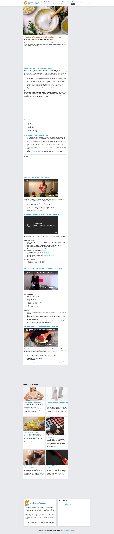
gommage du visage (36, 151)
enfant (63, 1)
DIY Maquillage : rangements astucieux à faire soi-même (57, 436)
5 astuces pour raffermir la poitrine (33, 402)
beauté (45, 1)
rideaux (50, 3)
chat (46, 3)
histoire (78, 1)
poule (59, 3)
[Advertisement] (34, 56)
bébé (82, 1)
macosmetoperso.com (49, 255)
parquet (42, 3)
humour (62, 3)
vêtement (59, 1)
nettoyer (54, 1)
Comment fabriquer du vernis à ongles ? (55, 466)
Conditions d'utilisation (66, 504)
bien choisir (68, 3)
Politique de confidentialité (67, 505)
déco (42, 1)
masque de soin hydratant (53, 350)
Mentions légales (64, 503)
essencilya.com (53, 200)
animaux (54, 3)
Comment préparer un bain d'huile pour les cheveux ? (33, 466)
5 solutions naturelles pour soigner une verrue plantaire (57, 403)
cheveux (73, 1)
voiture (49, 1)
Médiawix (66, 530)
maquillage (68, 1)
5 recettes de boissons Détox (32, 432)
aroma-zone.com (45, 252)
